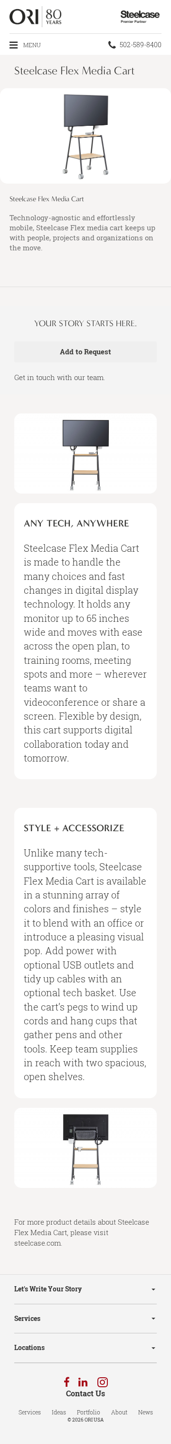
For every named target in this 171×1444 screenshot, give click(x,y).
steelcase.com (37, 1243)
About (119, 1412)
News (145, 1412)
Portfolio (88, 1412)
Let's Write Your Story (48, 1288)
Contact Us (85, 1393)
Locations (29, 1347)
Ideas (59, 1412)
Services (27, 1318)
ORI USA (94, 1420)
